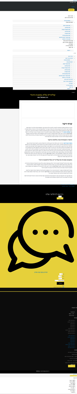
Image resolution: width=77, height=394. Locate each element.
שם (63, 274)
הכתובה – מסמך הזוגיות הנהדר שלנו (71, 356)
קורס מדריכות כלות (68, 40)
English (73, 7)
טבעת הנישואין (74, 354)
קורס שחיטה (67, 27)
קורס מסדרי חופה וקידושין (64, 37)
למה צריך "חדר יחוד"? (73, 358)
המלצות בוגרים (67, 20)
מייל (62, 196)
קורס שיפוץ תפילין (66, 35)
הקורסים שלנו (69, 22)
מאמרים (71, 44)
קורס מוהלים (67, 31)
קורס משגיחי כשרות (66, 29)
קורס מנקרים (67, 33)
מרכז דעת (70, 15)
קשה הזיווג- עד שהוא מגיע (72, 352)
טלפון (63, 278)
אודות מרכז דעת (69, 17)
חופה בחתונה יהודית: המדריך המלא (71, 362)
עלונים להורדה (69, 45)
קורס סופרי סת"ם (66, 25)
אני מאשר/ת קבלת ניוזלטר (58, 287)
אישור (63, 285)
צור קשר (71, 47)
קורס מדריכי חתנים (66, 39)
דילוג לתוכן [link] (75, 0)
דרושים (68, 50)
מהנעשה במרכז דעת (68, 42)
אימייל (63, 276)
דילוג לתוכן (75, 374)
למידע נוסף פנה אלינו (40, 272)
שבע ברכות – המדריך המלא (72, 360)
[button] (44, 53)
